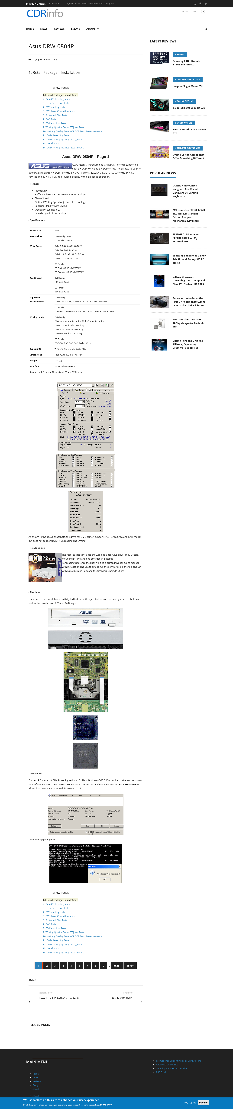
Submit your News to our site (171, 1068)
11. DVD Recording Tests (56, 135)
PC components (183, 123)
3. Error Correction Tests (56, 103)
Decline (203, 1102)
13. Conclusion (51, 143)
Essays (75, 28)
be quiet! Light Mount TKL (188, 86)
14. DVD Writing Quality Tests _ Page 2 (63, 147)
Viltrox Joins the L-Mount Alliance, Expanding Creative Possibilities (188, 344)
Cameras (179, 54)
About (90, 28)
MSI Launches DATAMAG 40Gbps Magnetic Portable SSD (188, 323)
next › (117, 965)
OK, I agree (190, 1102)
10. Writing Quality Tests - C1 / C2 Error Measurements (72, 131)
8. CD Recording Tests (54, 123)
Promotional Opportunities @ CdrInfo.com (178, 1060)
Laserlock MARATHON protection (60, 998)
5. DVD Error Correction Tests (58, 111)
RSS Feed (161, 1072)
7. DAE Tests (49, 119)
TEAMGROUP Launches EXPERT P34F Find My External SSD (186, 238)
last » (130, 965)
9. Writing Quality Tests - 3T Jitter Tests (63, 127)
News (44, 28)
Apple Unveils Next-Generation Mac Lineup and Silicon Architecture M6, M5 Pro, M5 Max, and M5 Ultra (93, 3)
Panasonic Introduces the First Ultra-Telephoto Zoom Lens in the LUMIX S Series (189, 302)
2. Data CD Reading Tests (56, 99)
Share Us (195, 11)
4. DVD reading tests (54, 107)
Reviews (59, 28)
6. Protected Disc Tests (55, 115)
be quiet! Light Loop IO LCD (189, 107)
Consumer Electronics (187, 79)
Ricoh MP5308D (121, 998)
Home (185, 11)
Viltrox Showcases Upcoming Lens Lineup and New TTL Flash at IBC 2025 (189, 280)
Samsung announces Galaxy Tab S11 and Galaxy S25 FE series (189, 259)
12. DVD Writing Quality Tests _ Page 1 (63, 139)
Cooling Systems (184, 101)
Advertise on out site (167, 1064)
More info (106, 1104)
